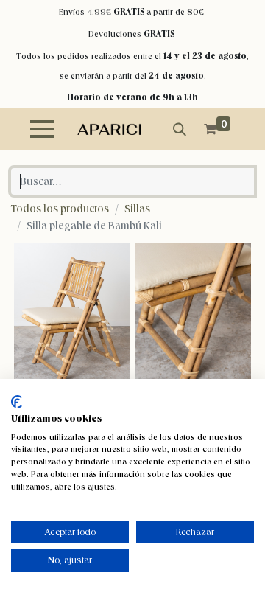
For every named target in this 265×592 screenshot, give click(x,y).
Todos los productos (60, 208)
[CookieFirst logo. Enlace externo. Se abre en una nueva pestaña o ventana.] (16, 401)
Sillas (137, 208)
